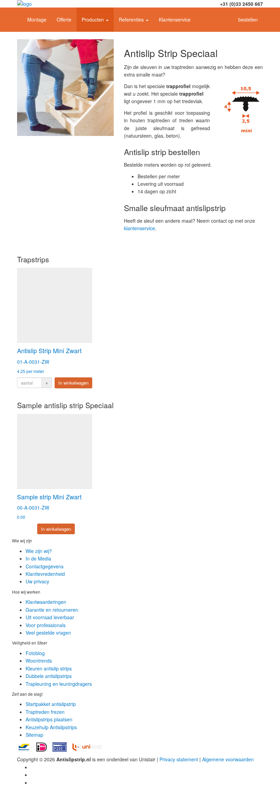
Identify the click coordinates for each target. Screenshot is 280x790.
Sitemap (34, 734)
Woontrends (39, 660)
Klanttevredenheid (45, 573)
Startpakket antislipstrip (51, 704)
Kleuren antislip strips (49, 668)
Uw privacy (37, 581)
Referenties (132, 19)
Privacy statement (178, 759)
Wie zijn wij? (39, 551)
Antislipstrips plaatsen (49, 719)
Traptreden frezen (45, 711)
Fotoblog (35, 653)
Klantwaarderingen (46, 601)
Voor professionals (46, 625)
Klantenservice (175, 19)
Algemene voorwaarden (228, 759)
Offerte (64, 19)
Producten (93, 19)
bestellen (248, 19)
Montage (36, 19)
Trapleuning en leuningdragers (59, 683)
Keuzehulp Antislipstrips (51, 727)
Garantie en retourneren (52, 609)
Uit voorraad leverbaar (50, 617)
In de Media (38, 558)
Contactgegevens (45, 566)
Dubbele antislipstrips (49, 676)
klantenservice (139, 228)
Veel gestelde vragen (48, 632)
